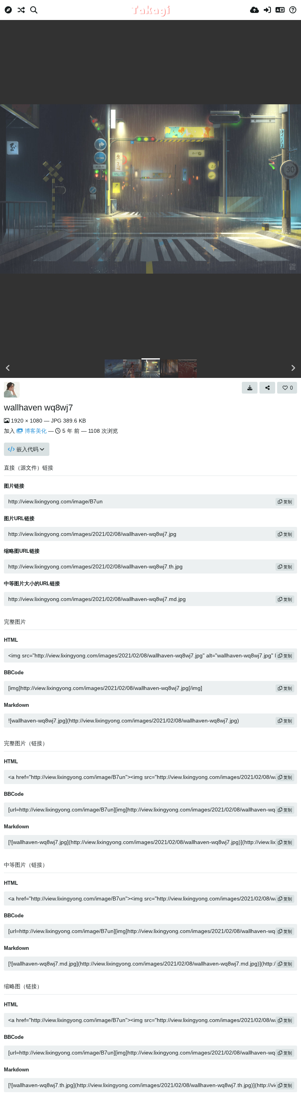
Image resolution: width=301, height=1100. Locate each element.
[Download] (249, 388)
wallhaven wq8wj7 (38, 407)
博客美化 (36, 431)
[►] (293, 368)
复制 (287, 501)
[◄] (8, 368)
